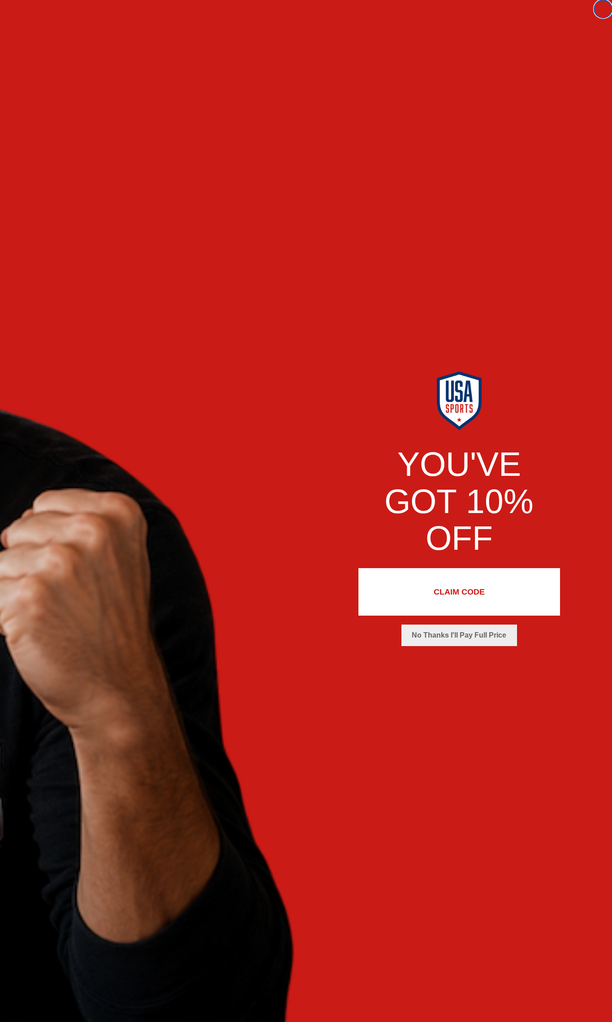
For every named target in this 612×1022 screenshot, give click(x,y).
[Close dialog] (603, 9)
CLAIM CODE (459, 591)
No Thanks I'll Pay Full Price (459, 635)
